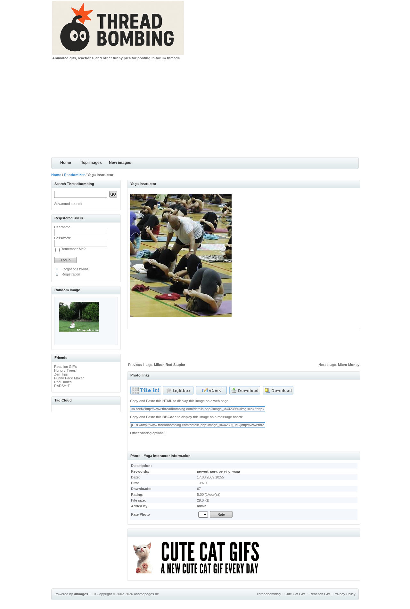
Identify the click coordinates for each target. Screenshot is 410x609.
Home (65, 162)
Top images (91, 162)
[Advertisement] (205, 109)
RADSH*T (62, 386)
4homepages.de (146, 594)
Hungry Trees (65, 370)
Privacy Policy (344, 594)
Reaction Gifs (320, 594)
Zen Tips (61, 374)
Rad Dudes (63, 382)
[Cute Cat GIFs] (198, 575)
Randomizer (74, 175)
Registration (71, 274)
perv (213, 471)
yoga (236, 471)
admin (201, 506)
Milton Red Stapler (169, 365)
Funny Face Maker (69, 378)
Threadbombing (268, 594)
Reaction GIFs (65, 366)
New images (120, 162)
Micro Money (348, 365)
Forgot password (75, 269)
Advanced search (68, 204)
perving (224, 471)
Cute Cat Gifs (295, 594)
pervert (202, 471)
